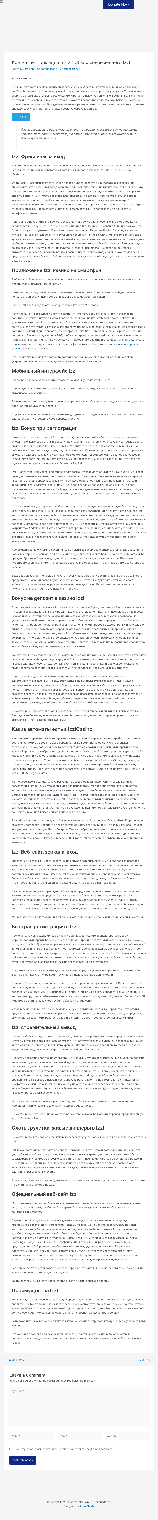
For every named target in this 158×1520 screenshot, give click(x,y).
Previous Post (14, 1360)
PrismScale (87, 1506)
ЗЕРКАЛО (21, 117)
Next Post (146, 1360)
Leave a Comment (23, 68)
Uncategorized (46, 68)
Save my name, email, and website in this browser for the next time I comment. (64, 1449)
